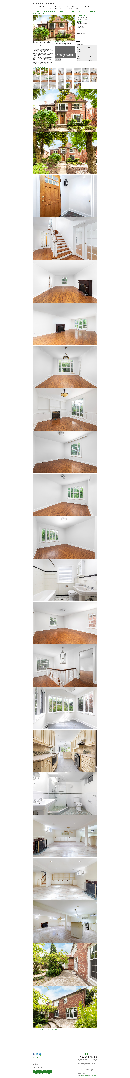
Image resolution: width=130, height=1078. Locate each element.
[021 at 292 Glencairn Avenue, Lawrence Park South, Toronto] (61, 88)
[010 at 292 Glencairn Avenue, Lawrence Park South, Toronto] (93, 74)
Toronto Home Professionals (39, 1057)
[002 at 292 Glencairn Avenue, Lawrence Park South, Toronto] (36, 74)
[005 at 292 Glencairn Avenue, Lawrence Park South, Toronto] (69, 74)
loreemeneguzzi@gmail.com (91, 3)
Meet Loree (42, 7)
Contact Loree (73, 8)
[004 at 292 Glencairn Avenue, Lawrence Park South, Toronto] (61, 74)
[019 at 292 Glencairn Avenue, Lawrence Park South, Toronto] (52, 88)
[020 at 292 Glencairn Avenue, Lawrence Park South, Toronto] (44, 88)
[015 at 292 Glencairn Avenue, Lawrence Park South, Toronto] (52, 81)
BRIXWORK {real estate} (84, 1075)
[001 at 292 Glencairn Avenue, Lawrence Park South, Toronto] (44, 74)
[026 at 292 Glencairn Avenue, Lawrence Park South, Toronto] (77, 88)
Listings (34, 1063)
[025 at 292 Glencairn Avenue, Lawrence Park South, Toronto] (69, 88)
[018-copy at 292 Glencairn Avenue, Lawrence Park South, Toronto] (61, 81)
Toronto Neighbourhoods (37, 1067)
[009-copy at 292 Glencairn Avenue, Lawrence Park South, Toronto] (85, 74)
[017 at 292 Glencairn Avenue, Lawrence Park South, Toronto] (36, 81)
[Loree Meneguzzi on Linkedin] (40, 1054)
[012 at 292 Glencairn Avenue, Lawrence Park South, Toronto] (77, 81)
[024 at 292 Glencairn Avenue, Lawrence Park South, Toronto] (36, 88)
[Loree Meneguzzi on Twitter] (37, 1054)
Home (34, 1060)
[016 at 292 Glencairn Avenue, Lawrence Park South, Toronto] (44, 81)
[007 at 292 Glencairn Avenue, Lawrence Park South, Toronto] (93, 81)
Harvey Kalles (35, 1064)
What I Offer (35, 1065)
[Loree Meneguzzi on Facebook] (34, 1054)
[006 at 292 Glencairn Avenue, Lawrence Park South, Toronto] (77, 74)
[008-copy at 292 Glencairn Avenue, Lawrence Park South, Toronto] (85, 81)
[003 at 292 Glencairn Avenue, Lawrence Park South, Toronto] (52, 74)
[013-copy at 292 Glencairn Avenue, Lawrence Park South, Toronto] (69, 81)
